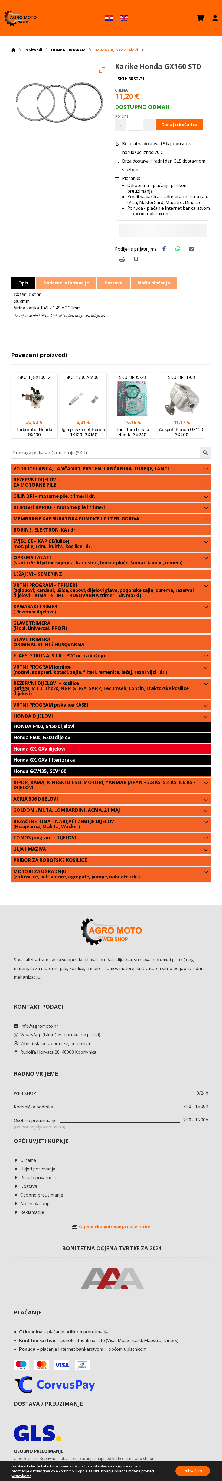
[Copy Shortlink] (135, 259)
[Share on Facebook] (164, 248)
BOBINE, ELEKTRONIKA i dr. (45, 530)
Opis (23, 283)
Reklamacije (32, 1212)
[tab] (23, 283)
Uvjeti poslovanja (37, 1169)
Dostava (28, 1186)
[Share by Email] (191, 248)
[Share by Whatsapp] (177, 248)
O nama (28, 1160)
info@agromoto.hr (39, 1026)
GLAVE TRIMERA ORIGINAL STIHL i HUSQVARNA (48, 642)
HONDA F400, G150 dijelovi (43, 726)
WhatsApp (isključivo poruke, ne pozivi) (60, 1035)
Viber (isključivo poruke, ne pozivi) (55, 1043)
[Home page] (13, 50)
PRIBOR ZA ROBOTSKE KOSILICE (50, 860)
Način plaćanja (35, 1204)
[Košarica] (200, 18)
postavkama (21, 1475)
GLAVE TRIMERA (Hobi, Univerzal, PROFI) (40, 625)
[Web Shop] (20, 18)
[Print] (121, 259)
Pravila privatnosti (38, 1178)
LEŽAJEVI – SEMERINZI (38, 574)
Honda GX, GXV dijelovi (39, 749)
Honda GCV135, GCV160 (39, 771)
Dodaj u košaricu (179, 125)
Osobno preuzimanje (41, 1195)
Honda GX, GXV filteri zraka (44, 760)
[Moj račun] (215, 18)
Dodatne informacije (66, 283)
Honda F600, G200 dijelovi (42, 737)
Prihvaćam (193, 1470)
